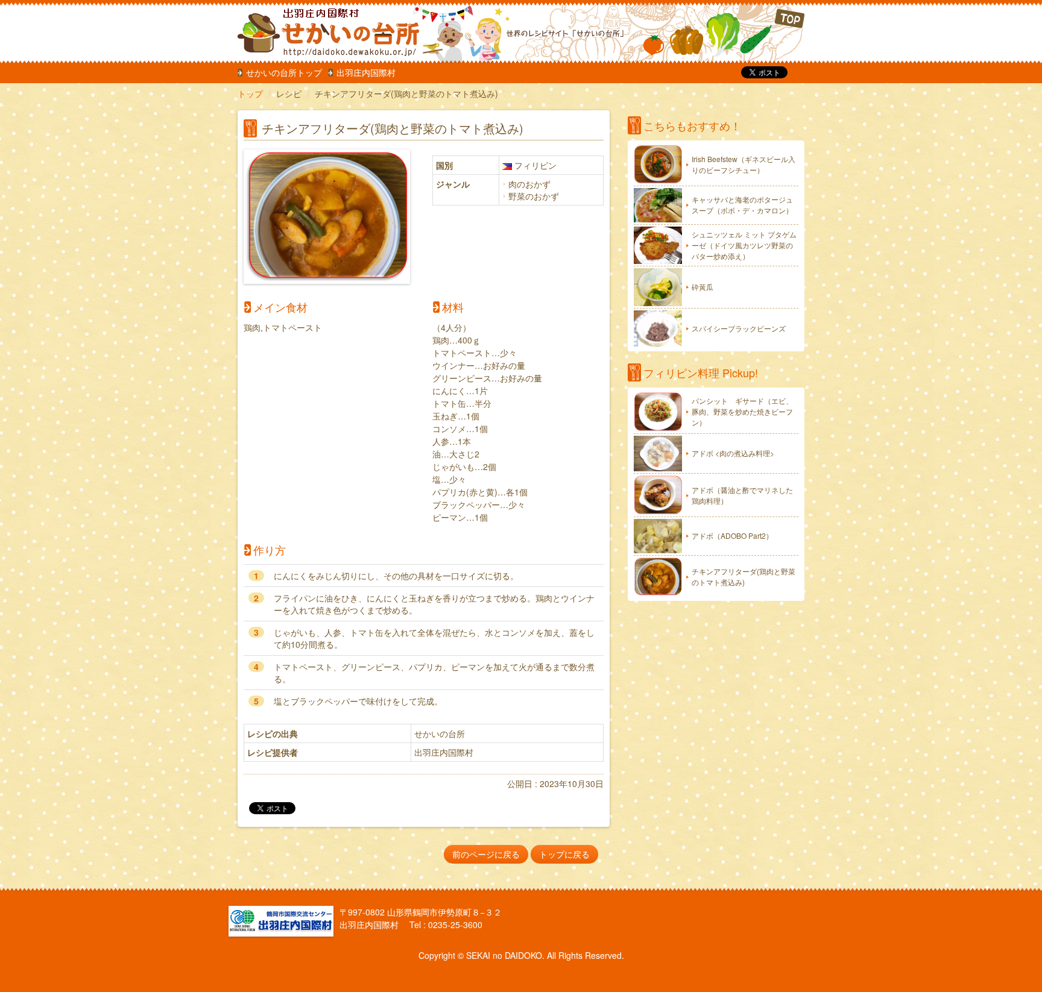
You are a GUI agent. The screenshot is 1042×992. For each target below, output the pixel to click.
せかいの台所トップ (284, 72)
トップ (250, 93)
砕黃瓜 (702, 286)
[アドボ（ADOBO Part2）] (658, 536)
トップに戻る (564, 854)
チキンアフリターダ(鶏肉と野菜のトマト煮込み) (743, 576)
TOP (723, 33)
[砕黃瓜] (658, 287)
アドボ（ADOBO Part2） (732, 535)
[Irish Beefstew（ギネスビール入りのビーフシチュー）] (658, 164)
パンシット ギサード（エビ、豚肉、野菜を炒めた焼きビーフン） (742, 411)
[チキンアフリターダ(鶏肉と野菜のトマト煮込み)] (658, 576)
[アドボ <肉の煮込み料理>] (658, 454)
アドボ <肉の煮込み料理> (733, 453)
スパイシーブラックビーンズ (739, 328)
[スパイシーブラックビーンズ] (658, 328)
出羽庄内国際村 (366, 72)
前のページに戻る (486, 854)
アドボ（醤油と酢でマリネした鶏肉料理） (742, 495)
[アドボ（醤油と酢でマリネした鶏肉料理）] (658, 495)
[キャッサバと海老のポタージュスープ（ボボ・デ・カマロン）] (658, 205)
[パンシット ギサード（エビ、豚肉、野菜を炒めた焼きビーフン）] (658, 412)
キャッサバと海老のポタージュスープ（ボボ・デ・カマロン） (742, 204)
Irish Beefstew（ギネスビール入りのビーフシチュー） (743, 164)
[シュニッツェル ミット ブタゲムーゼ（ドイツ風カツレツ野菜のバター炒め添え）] (658, 245)
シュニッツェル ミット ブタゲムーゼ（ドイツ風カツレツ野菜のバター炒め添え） (744, 245)
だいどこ (318, 30)
